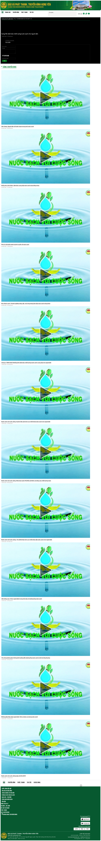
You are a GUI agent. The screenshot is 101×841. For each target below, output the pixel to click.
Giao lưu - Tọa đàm (6, 797)
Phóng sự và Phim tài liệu (8, 795)
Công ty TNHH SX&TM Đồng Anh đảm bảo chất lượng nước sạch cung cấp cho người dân (26, 362)
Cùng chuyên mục (9, 66)
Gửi (4, 60)
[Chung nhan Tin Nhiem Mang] (9, 814)
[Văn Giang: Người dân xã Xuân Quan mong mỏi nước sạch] (45, 97)
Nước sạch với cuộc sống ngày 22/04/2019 (13, 776)
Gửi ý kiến (7, 42)
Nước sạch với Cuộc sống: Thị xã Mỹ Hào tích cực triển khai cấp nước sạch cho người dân (26, 539)
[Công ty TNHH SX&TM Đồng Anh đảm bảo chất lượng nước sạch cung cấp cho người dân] (45, 333)
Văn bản (4, 801)
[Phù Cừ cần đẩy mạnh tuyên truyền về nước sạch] (45, 215)
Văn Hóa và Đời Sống (7, 790)
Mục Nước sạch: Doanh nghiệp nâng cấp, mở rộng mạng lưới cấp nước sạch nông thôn (25, 303)
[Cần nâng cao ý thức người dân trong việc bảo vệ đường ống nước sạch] (45, 569)
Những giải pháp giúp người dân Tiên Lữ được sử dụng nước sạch (19, 717)
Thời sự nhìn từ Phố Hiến (8, 793)
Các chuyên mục (5, 812)
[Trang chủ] (4, 782)
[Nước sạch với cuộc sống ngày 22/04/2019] (45, 747)
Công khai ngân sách (7, 799)
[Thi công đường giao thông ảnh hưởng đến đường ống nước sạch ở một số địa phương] (45, 628)
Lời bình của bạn (9, 40)
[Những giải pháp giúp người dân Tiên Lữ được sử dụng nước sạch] (45, 687)
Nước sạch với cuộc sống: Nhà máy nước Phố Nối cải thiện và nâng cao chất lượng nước (26, 480)
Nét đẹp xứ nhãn (5, 808)
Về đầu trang (86, 785)
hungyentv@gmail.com (73, 837)
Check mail (37, 782)
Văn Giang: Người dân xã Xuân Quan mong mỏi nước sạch (17, 126)
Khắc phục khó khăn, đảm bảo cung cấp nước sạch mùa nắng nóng (20, 185)
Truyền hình (16, 12)
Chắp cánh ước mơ (6, 788)
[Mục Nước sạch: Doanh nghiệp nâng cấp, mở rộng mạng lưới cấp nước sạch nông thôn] (45, 274)
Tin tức (32, 12)
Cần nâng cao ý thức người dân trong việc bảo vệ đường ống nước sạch (21, 599)
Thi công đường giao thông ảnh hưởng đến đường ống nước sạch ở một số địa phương (25, 658)
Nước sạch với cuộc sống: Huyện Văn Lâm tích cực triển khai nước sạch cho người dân (25, 421)
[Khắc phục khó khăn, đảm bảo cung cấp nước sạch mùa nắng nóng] (45, 156)
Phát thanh (24, 12)
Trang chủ (7, 12)
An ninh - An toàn (5, 805)
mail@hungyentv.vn (85, 837)
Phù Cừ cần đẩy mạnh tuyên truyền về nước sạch (15, 244)
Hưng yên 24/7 (4, 803)
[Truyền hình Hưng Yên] (4, 838)
